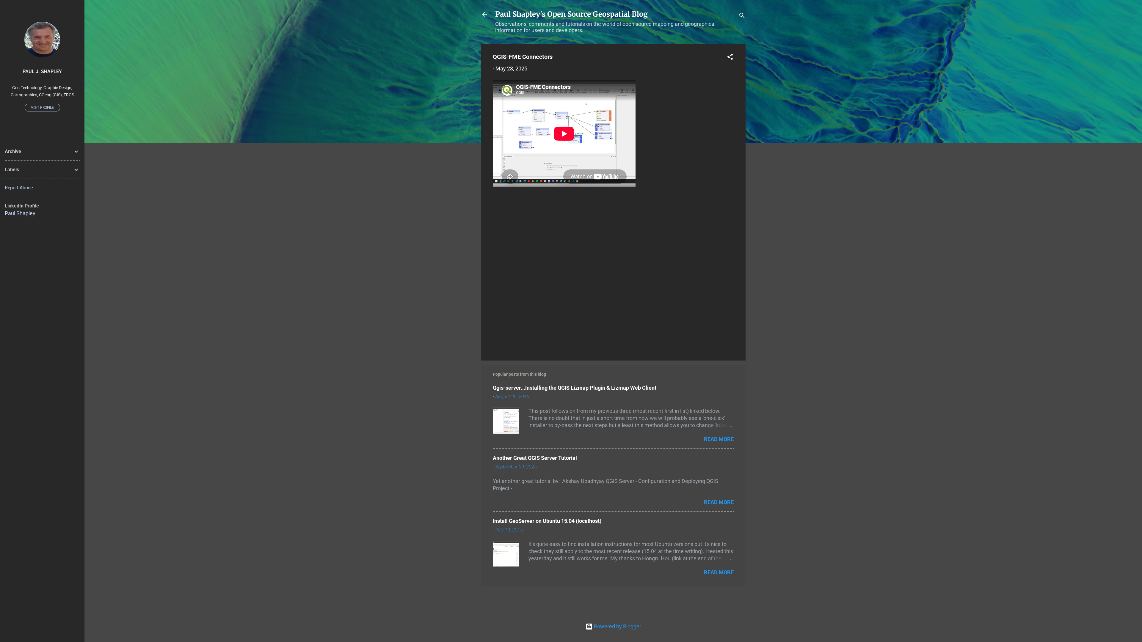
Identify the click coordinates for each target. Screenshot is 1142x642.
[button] (730, 57)
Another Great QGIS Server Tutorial (535, 458)
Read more (719, 439)
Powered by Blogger (617, 626)
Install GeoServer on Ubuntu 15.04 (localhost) (547, 521)
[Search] (742, 16)
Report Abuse (19, 188)
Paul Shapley (20, 213)
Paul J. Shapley (42, 71)
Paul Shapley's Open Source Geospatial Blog (571, 14)
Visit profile (42, 108)
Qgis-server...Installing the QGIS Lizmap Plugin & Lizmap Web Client (574, 388)
